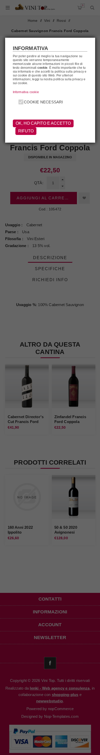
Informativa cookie (26, 92)
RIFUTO (26, 131)
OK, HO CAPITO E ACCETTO (43, 123)
